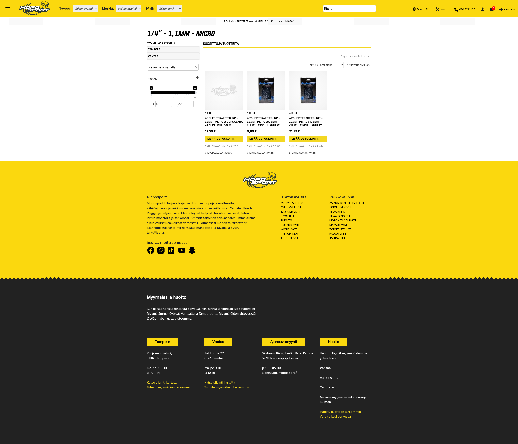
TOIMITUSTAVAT (340, 229)
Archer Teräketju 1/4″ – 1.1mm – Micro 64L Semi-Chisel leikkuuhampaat (306, 122)
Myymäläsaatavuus (219, 153)
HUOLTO (286, 220)
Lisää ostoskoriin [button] (221, 138)
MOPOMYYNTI (290, 211)
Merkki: (108, 8)
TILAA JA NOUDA (339, 216)
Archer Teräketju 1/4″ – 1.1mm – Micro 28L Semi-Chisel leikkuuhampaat (263, 122)
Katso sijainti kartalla (162, 382)
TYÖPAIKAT (288, 216)
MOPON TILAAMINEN (342, 220)
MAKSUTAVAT (338, 225)
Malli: (150, 8)
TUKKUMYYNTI (290, 225)
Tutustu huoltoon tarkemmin (340, 411)
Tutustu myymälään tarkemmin (169, 387)
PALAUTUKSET (338, 233)
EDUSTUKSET (289, 238)
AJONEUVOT (289, 229)
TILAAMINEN (337, 211)
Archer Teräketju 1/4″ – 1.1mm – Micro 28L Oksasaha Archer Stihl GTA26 (224, 122)
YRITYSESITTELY (292, 203)
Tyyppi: (65, 8)
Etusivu (229, 21)
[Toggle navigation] (7, 8)
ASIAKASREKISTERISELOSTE (347, 203)
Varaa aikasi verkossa (335, 416)
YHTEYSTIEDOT (291, 207)
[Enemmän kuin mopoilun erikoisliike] (31, 8)
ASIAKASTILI (337, 238)
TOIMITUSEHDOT (340, 207)
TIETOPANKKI (289, 233)
